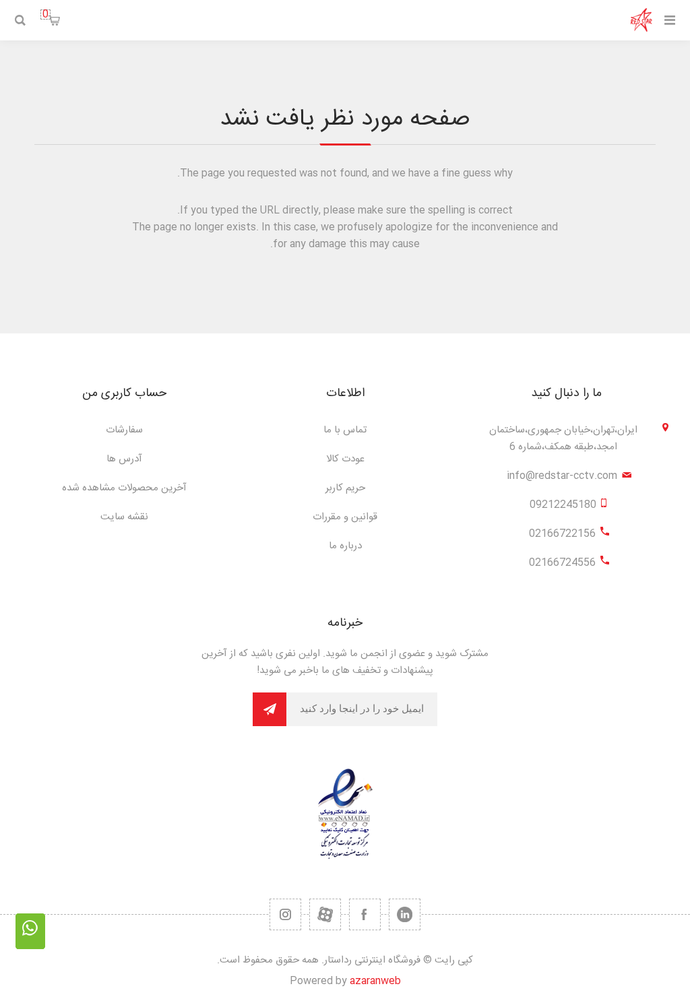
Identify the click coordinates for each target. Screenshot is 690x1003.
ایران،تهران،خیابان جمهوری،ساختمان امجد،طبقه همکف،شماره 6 (563, 438)
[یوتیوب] (325, 914)
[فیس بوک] (365, 914)
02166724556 (562, 562)
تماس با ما (345, 430)
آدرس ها (124, 459)
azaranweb (375, 981)
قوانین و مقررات (345, 517)
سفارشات (124, 430)
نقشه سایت (124, 517)
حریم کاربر (345, 488)
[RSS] (285, 914)
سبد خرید (45, 14)
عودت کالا (345, 459)
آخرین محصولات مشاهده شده (124, 488)
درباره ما (345, 546)
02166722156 (562, 533)
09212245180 (563, 504)
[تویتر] (404, 914)
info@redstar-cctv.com (562, 475)
